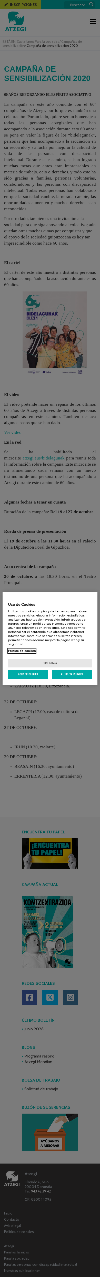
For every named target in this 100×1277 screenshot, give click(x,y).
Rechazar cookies (72, 674)
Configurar (50, 663)
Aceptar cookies (28, 674)
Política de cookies (22, 651)
